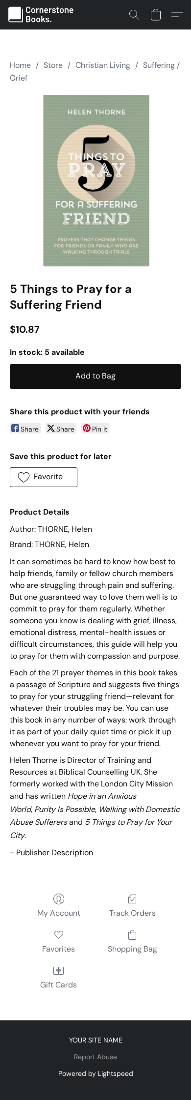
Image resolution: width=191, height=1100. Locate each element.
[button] (43, 14)
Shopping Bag (132, 949)
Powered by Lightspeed (95, 1073)
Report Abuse (95, 1056)
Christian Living (102, 65)
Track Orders (132, 913)
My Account (58, 913)
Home (20, 65)
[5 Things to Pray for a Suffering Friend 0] (95, 180)
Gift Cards (58, 985)
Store (53, 65)
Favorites (58, 949)
